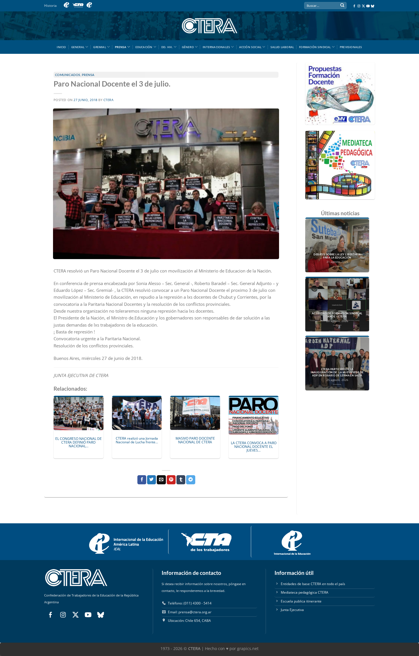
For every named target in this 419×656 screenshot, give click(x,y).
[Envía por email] (161, 479)
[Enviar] (342, 6)
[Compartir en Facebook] (141, 479)
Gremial (99, 47)
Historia (50, 5)
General (77, 47)
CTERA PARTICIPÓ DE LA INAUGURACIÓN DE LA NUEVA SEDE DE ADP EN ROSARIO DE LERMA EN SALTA (337, 372)
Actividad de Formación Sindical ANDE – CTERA (337, 315)
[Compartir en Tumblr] (180, 479)
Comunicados (67, 75)
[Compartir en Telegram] (190, 479)
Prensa (120, 47)
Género (188, 47)
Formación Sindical (315, 47)
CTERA (108, 100)
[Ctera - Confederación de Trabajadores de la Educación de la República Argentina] (209, 26)
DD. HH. (167, 47)
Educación (143, 47)
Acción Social (250, 47)
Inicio (61, 47)
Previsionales (351, 47)
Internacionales (216, 47)
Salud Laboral (282, 47)
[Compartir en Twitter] (151, 479)
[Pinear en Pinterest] (171, 479)
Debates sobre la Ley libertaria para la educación (337, 256)
